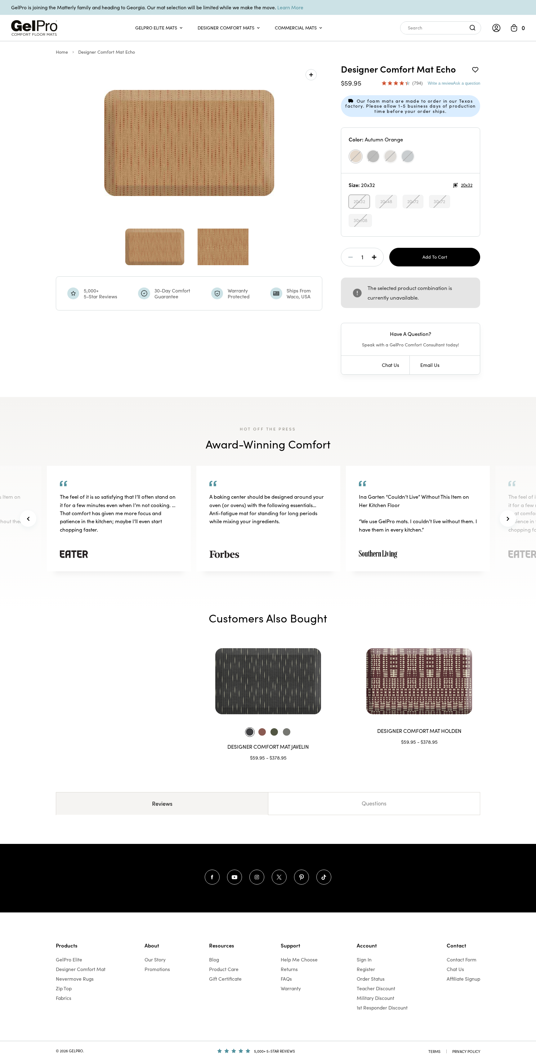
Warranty (291, 988)
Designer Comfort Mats (226, 28)
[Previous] (28, 518)
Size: (362, 185)
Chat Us (390, 365)
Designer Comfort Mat (80, 969)
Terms (434, 1051)
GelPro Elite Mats (156, 28)
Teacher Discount (376, 988)
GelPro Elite (69, 959)
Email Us (430, 365)
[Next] (508, 518)
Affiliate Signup (463, 978)
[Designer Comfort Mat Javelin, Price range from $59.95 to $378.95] (268, 681)
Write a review (440, 83)
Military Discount (375, 998)
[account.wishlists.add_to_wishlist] (475, 69)
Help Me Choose (299, 959)
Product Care (224, 969)
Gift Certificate (225, 978)
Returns (289, 969)
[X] (279, 877)
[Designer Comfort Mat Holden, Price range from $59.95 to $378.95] (419, 681)
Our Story (155, 959)
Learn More (290, 7)
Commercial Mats (296, 28)
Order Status (371, 978)
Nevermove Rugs (75, 978)
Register (366, 969)
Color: (376, 139)
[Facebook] (212, 877)
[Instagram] (256, 877)
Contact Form (461, 959)
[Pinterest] (301, 877)
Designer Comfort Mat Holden (419, 730)
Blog (214, 959)
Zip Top (64, 988)
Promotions (157, 969)
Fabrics (63, 998)
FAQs (286, 978)
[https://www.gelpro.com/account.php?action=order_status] (496, 28)
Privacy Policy (466, 1051)
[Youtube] (234, 877)
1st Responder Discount (382, 1007)
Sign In (364, 959)
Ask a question (466, 83)
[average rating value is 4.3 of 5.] (397, 83)
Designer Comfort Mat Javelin (268, 746)
